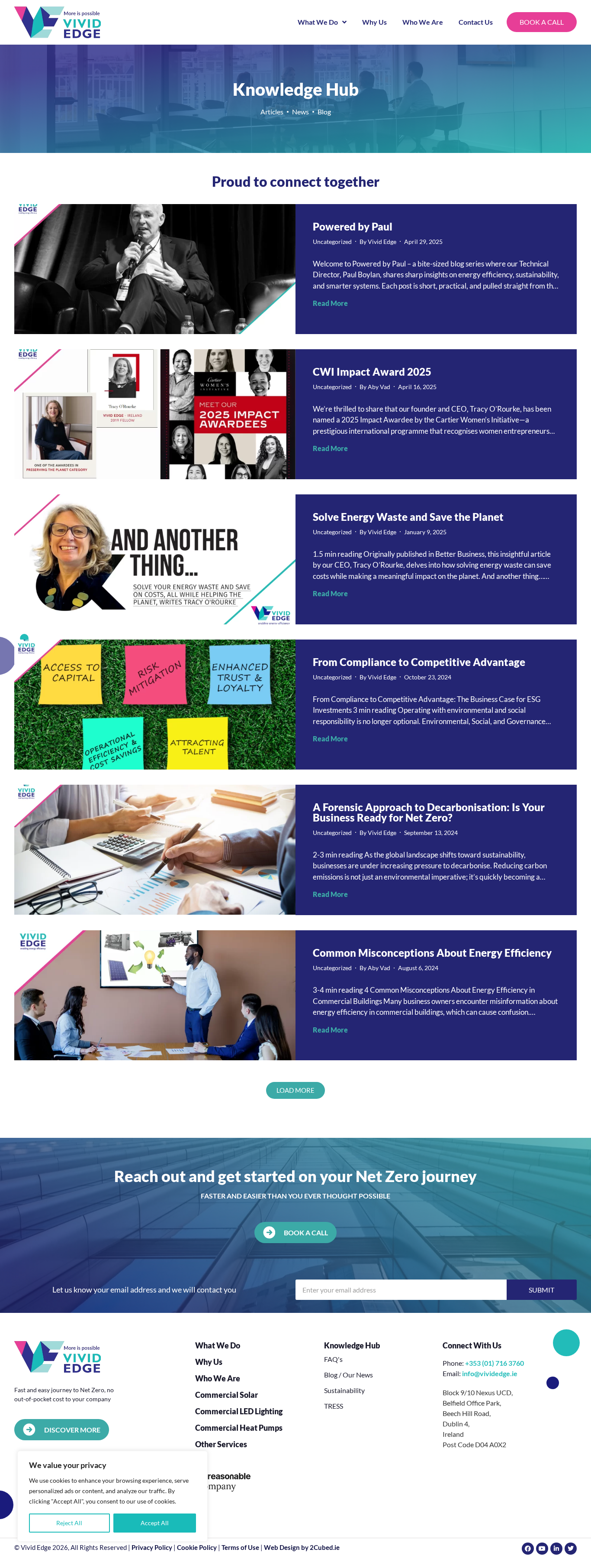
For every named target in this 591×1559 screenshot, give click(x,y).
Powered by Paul (352, 226)
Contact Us (476, 22)
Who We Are (422, 22)
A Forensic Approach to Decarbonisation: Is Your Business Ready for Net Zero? (429, 812)
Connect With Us (472, 1345)
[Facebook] (528, 1549)
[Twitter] (571, 1549)
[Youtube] (542, 1549)
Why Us (374, 22)
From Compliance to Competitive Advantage (419, 662)
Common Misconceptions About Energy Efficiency (432, 952)
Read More (330, 303)
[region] (112, 1496)
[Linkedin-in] (556, 1549)
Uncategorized (332, 241)
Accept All (155, 1523)
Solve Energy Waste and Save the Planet (408, 516)
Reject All (69, 1523)
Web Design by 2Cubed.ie (302, 1547)
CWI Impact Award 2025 (372, 371)
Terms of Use (240, 1547)
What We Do (318, 22)
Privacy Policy (152, 1547)
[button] (295, 1090)
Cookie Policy (197, 1547)
